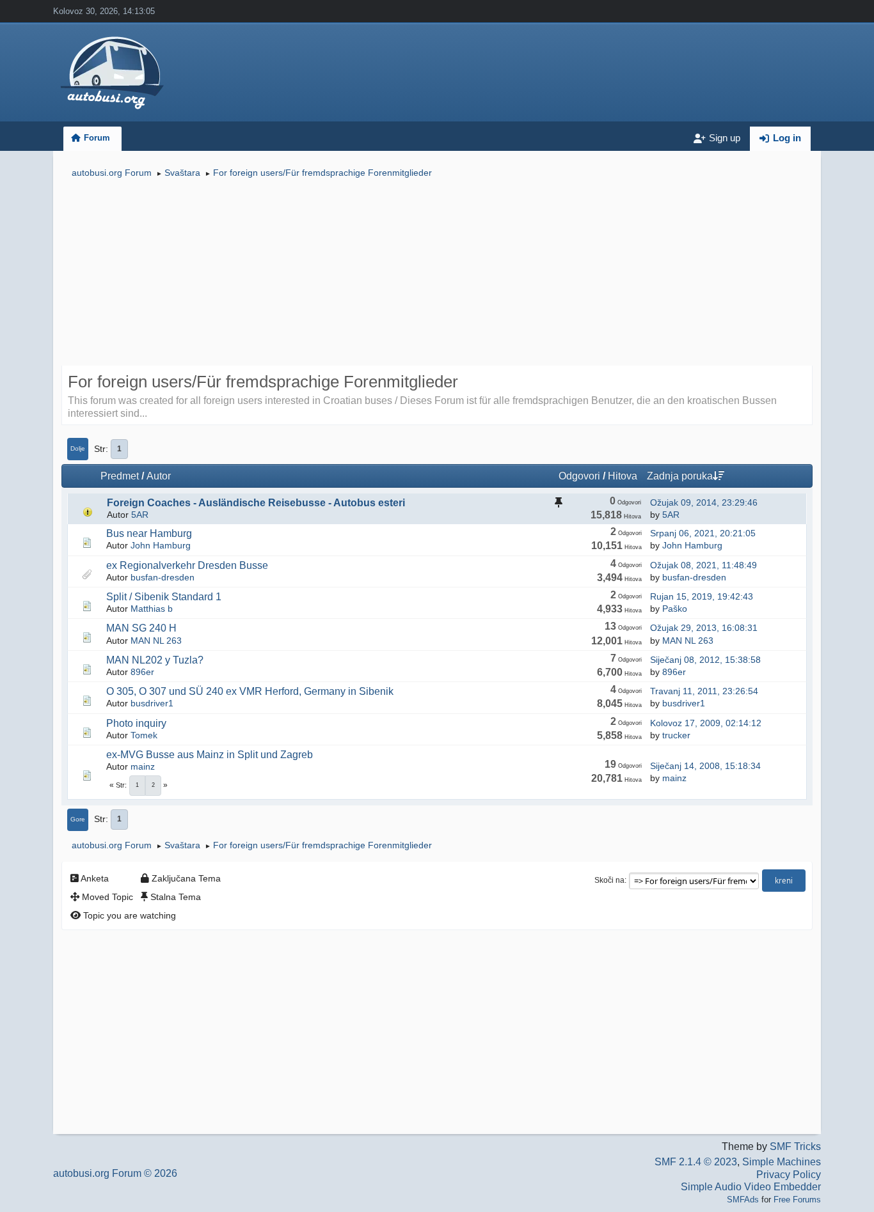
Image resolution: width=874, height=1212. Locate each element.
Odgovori (579, 475)
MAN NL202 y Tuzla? (154, 660)
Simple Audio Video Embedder (751, 1186)
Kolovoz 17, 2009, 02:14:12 (705, 723)
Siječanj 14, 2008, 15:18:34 (705, 766)
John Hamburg (161, 545)
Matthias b (152, 608)
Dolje (77, 448)
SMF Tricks (795, 1146)
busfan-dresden (163, 577)
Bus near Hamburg (149, 533)
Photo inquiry (136, 723)
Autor (159, 475)
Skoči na (609, 880)
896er (142, 672)
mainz (143, 766)
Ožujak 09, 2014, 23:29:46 (704, 502)
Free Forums (797, 1199)
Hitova (622, 475)
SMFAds (743, 1199)
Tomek (144, 735)
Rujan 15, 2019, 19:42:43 (701, 596)
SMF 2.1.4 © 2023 (696, 1161)
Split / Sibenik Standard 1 (163, 596)
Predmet (119, 475)
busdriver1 (152, 703)
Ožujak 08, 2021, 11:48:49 (703, 565)
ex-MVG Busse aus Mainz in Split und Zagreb (209, 754)
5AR (139, 514)
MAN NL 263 (156, 640)
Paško (674, 608)
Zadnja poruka (680, 475)
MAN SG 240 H (141, 628)
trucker (676, 735)
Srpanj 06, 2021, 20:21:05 (703, 533)
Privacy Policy (788, 1174)
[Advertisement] (437, 273)
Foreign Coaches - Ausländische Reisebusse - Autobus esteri (256, 502)
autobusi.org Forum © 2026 (115, 1173)
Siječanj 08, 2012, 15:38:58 (705, 660)
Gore (77, 819)
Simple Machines (781, 1161)
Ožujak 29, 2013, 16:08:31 (704, 628)
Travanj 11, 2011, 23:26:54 (704, 691)
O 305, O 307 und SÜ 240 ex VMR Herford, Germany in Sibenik (249, 691)
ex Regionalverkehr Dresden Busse (187, 565)
